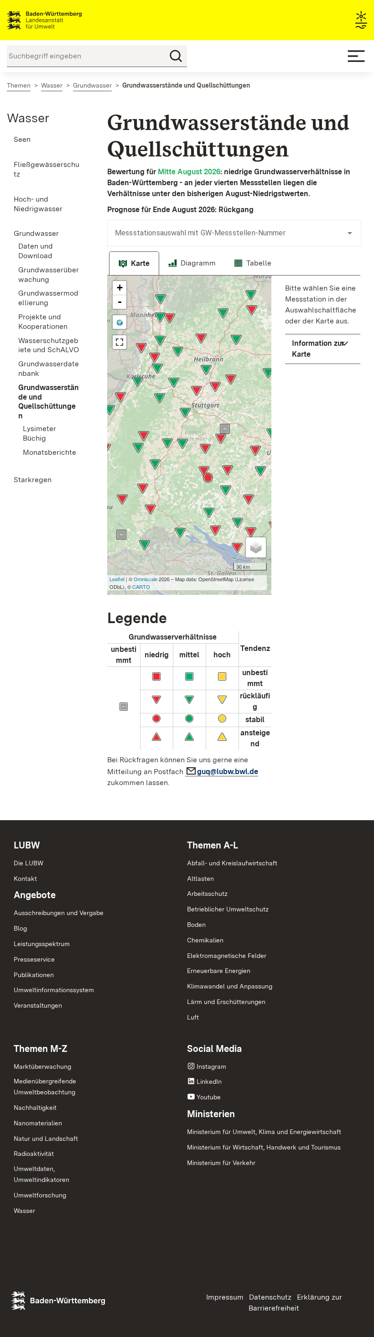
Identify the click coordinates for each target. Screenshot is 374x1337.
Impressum (225, 1297)
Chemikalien (205, 940)
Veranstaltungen (38, 1005)
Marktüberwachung (42, 1066)
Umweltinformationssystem (54, 990)
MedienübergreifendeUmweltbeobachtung (45, 1086)
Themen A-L (212, 845)
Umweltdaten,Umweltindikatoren (41, 1174)
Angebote (35, 895)
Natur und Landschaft (46, 1138)
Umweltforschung (40, 1195)
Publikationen (34, 974)
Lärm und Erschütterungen (226, 1001)
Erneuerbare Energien (218, 970)
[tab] (134, 263)
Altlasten (200, 878)
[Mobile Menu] (356, 56)
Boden (196, 924)
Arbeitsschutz (207, 893)
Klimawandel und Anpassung (229, 986)
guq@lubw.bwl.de (227, 771)
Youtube (209, 1097)
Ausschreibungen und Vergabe (59, 912)
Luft (193, 1017)
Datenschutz (270, 1297)
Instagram (211, 1066)
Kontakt (25, 878)
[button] (322, 349)
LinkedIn (209, 1081)
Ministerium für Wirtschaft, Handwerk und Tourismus (264, 1147)
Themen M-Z (41, 1048)
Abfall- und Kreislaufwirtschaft (232, 863)
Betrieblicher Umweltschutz (228, 909)
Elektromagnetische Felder (226, 955)
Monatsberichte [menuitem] (49, 452)
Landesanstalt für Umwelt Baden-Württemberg (60, 20)
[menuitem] (47, 140)
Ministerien (211, 1113)
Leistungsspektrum (42, 943)
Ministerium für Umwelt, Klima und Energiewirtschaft (264, 1131)
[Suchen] (176, 56)
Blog (20, 928)
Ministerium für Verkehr (221, 1162)
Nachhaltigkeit (35, 1107)
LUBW (27, 845)
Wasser (28, 117)
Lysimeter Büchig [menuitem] (39, 433)
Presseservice (34, 959)
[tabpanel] (233, 534)
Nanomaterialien (38, 1123)
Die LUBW (28, 863)
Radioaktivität (34, 1153)
